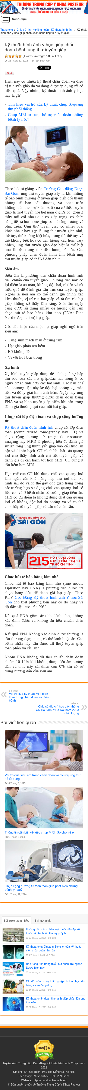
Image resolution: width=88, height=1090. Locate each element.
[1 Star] (6, 56)
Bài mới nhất (43, 920)
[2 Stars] (10, 56)
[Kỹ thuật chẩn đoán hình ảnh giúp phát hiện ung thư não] (13, 1004)
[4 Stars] (16, 56)
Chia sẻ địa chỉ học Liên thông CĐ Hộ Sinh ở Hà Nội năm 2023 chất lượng (57, 708)
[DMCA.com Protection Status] (44, 1050)
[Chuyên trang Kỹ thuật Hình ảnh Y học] (44, 7)
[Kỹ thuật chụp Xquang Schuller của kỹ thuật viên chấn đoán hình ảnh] (13, 952)
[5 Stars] (20, 56)
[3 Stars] (13, 56)
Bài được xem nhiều (16, 920)
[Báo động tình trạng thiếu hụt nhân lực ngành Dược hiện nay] (13, 969)
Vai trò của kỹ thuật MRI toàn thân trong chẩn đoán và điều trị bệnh (30, 695)
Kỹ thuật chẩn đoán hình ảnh (29, 427)
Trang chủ (6, 29)
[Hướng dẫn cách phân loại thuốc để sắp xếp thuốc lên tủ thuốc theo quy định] (13, 935)
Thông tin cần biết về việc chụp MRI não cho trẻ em (40, 832)
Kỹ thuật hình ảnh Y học (63, 1063)
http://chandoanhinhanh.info (50, 1080)
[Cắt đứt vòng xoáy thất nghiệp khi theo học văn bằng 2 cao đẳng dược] (13, 987)
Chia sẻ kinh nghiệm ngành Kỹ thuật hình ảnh (45, 29)
